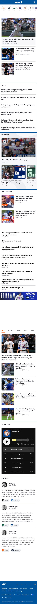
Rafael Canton (26, 54)
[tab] (3, 331)
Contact (9, 591)
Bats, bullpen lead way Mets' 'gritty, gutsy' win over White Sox (25, 395)
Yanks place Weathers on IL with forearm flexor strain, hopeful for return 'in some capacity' (17, 121)
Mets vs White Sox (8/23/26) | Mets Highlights (15, 160)
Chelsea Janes (18, 202)
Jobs (14, 591)
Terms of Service (14, 594)
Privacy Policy (5, 594)
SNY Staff (4, 289)
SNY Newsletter (23, 588)
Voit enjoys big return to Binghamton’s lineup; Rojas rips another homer (24, 381)
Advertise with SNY (13, 588)
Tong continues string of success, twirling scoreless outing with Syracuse (25, 411)
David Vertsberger (6, 251)
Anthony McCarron (6, 259)
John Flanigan (13, 43)
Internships (19, 591)
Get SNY (31, 588)
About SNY (4, 588)
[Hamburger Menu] (3, 2)
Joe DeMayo (18, 217)
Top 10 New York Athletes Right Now (12, 288)
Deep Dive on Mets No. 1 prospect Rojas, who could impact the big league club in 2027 (25, 213)
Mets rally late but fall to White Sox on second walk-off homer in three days (25, 366)
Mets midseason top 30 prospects (11, 241)
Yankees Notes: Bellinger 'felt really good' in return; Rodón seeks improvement (16, 91)
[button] (4, 140)
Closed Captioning (6, 597)
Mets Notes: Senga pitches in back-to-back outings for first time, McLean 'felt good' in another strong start (24, 67)
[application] (18, 147)
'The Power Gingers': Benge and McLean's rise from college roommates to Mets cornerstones (17, 256)
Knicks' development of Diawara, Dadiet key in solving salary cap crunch (25, 51)
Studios (4, 591)
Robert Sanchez (26, 69)
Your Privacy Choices (25, 594)
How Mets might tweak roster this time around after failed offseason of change (24, 198)
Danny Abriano (5, 236)
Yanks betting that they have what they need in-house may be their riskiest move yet (17, 281)
